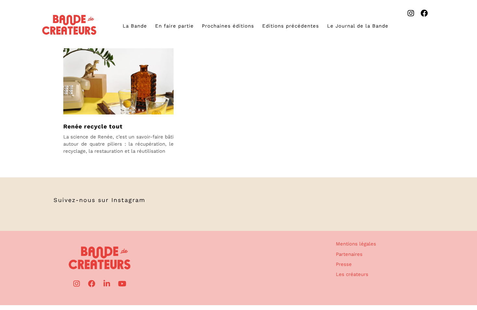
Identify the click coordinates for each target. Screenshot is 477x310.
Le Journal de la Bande (357, 26)
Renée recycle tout (93, 126)
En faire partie (174, 26)
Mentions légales (356, 244)
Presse (344, 264)
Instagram (128, 200)
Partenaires (349, 254)
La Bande (135, 26)
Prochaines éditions (228, 26)
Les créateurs (352, 274)
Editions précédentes (290, 26)
